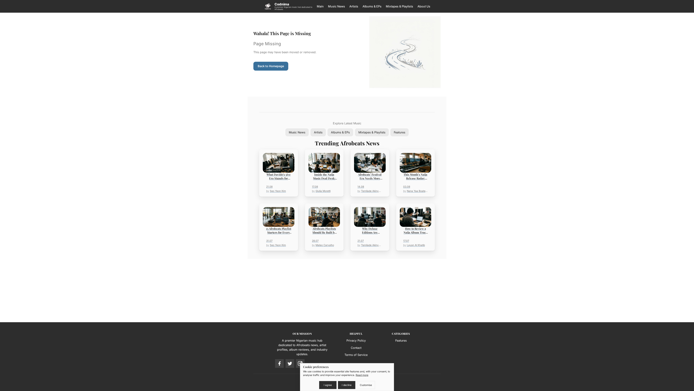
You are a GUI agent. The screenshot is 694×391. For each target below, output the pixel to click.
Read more (362, 375)
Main (320, 6)
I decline (347, 385)
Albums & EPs (372, 6)
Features (399, 132)
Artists (353, 6)
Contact (356, 348)
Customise (366, 385)
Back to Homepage (271, 66)
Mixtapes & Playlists (399, 6)
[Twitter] (290, 363)
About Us (423, 6)
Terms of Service (356, 355)
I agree (328, 385)
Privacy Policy (356, 340)
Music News (336, 6)
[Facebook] (279, 363)
